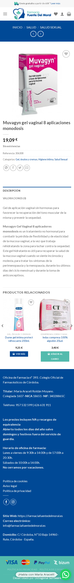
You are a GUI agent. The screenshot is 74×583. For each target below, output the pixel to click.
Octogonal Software (48, 578)
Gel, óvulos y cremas (26, 159)
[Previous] (3, 333)
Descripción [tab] (11, 190)
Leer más (55, 3)
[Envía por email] (27, 168)
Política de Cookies (53, 569)
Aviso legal (10, 486)
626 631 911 (42, 405)
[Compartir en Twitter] (20, 168)
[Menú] (5, 14)
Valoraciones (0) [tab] (14, 198)
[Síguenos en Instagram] (13, 502)
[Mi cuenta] (62, 14)
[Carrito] (69, 14)
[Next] (71, 333)
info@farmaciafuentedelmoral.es (24, 525)
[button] (65, 574)
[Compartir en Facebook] (13, 168)
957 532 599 (24, 405)
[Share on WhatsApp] (6, 168)
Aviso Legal (37, 572)
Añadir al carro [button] (56, 356)
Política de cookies (15, 481)
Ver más (20, 354)
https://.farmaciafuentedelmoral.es (40, 516)
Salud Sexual (50, 27)
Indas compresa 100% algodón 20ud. (55, 339)
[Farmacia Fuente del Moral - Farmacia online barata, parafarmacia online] (32, 14)
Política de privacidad (17, 491)
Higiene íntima (46, 159)
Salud (31, 27)
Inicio (17, 27)
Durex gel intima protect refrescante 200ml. (19, 339)
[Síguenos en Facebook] (6, 502)
